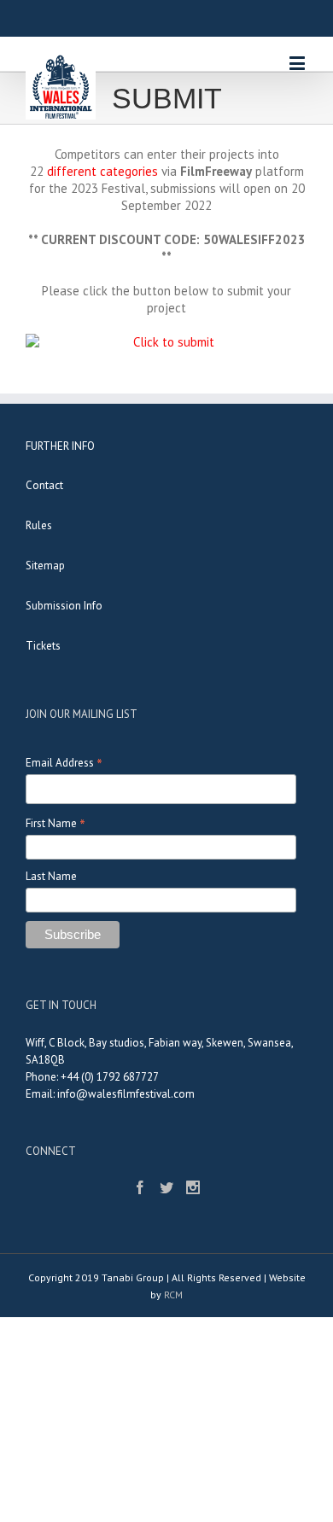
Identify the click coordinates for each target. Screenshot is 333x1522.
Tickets (43, 646)
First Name (55, 823)
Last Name (51, 876)
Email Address (64, 763)
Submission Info (64, 605)
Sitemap (45, 565)
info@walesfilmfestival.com (126, 1094)
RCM (173, 1294)
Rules (39, 525)
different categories (101, 171)
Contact (44, 485)
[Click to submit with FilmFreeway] (166, 342)
